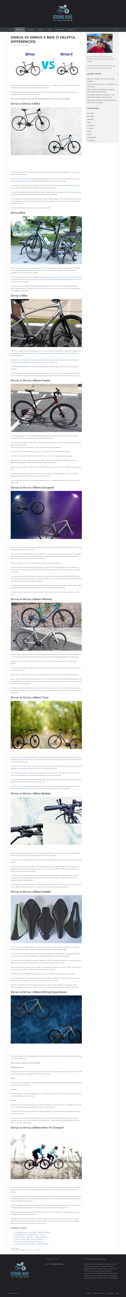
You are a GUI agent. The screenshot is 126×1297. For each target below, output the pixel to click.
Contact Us (71, 29)
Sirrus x (31, 1250)
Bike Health (90, 116)
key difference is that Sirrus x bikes (26, 1205)
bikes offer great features (24, 1189)
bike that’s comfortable (31, 480)
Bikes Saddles (23, 963)
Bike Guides (19, 29)
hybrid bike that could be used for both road (65, 277)
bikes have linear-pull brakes (23, 192)
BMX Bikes (90, 119)
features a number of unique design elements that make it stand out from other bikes (44, 360)
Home (11, 29)
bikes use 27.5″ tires (22, 773)
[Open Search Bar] (116, 29)
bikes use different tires (25, 759)
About (117, 1293)
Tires (34, 1250)
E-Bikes (49, 29)
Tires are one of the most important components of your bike (29, 786)
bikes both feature (36, 657)
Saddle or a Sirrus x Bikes (53, 949)
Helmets (89, 134)
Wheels (39, 1250)
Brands (89, 122)
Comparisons (30, 29)
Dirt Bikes (41, 29)
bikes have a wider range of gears (25, 179)
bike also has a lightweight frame (24, 366)
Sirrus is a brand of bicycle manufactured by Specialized (27, 268)
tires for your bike (38, 757)
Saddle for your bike (35, 947)
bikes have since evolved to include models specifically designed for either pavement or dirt (51, 279)
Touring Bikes (91, 140)
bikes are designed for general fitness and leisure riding (31, 172)
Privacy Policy (110, 1293)
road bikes (14, 956)
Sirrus (26, 1250)
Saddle (22, 1250)
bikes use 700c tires (20, 766)
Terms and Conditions (99, 1293)
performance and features (49, 592)
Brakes (18, 1250)
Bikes (14, 1250)
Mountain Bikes (59, 29)
